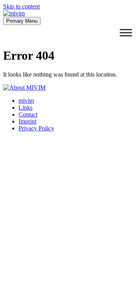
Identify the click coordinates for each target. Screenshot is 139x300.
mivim (26, 100)
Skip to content (21, 6)
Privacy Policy (36, 128)
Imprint (27, 121)
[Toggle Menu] (126, 32)
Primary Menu (21, 21)
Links (25, 107)
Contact (28, 114)
